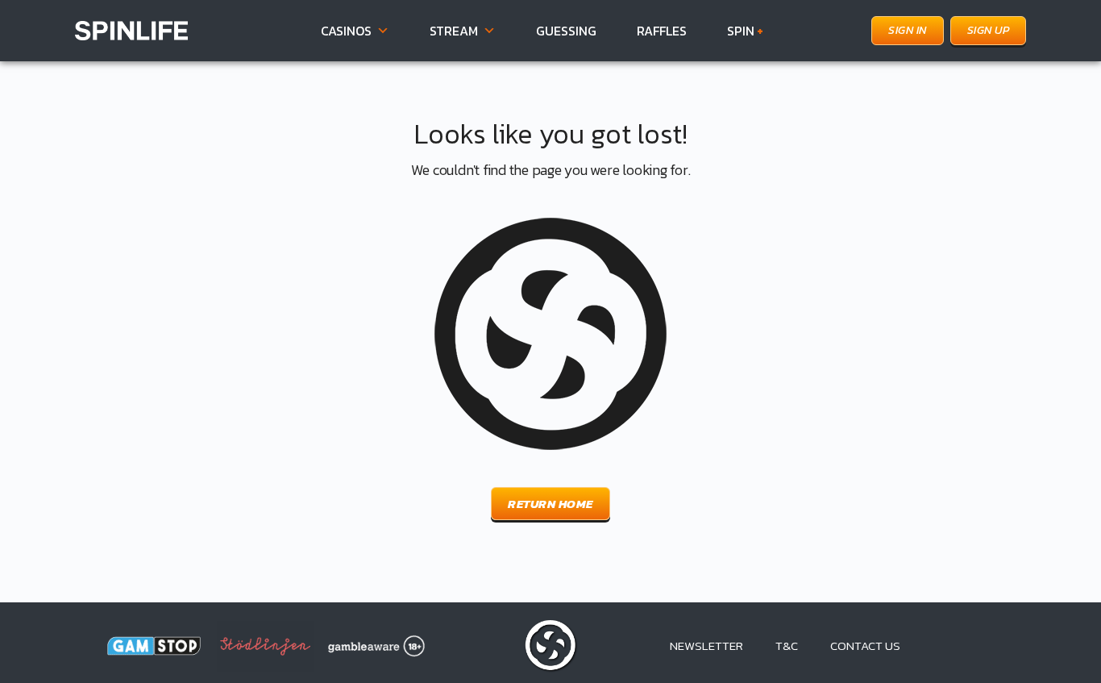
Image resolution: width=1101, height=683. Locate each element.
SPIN (745, 30)
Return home (550, 503)
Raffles (662, 30)
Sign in (907, 30)
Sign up (988, 30)
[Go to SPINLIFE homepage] (131, 29)
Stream (454, 30)
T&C (786, 645)
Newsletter (706, 645)
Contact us (865, 645)
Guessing (566, 30)
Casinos (346, 30)
